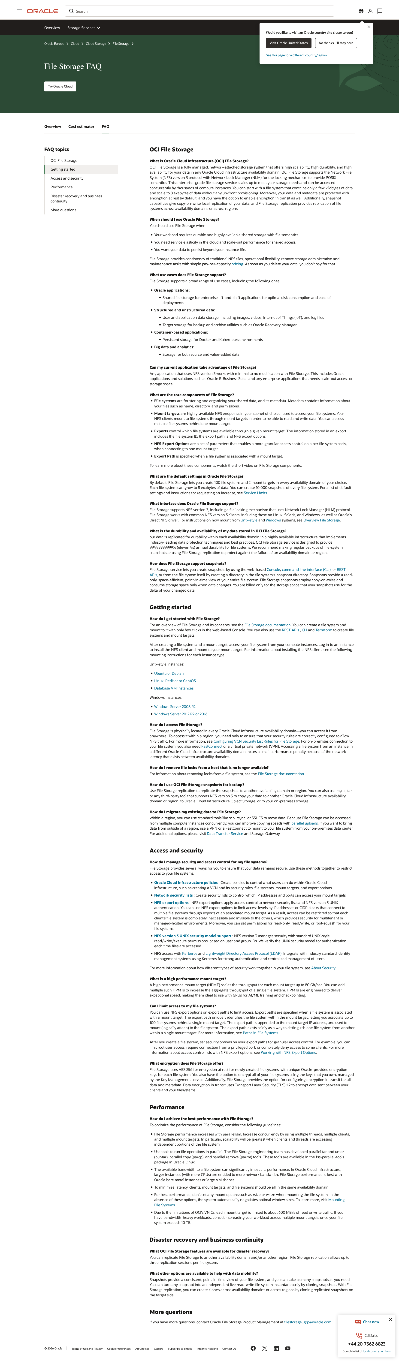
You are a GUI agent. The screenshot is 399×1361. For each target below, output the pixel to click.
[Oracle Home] (42, 11)
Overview (52, 27)
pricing (237, 263)
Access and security (67, 178)
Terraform (323, 629)
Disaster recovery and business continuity (76, 198)
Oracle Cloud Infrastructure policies (186, 882)
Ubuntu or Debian (169, 673)
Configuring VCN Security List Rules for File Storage (256, 741)
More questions (63, 209)
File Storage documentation (268, 624)
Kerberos (189, 953)
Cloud (75, 43)
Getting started (63, 169)
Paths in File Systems (260, 1032)
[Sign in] (370, 11)
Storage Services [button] (81, 27)
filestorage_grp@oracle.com (307, 1321)
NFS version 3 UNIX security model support (192, 935)
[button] (19, 11)
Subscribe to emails (180, 1348)
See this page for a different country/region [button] (296, 55)
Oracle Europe (54, 43)
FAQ (105, 126)
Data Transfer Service (225, 833)
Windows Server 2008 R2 (175, 706)
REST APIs (290, 629)
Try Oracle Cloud (60, 86)
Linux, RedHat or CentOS (175, 680)
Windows (273, 520)
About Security (323, 967)
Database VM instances (173, 688)
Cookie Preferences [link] (119, 1348)
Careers (158, 1348)
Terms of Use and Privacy (87, 1348)
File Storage (121, 43)
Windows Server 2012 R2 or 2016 (180, 713)
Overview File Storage (321, 520)
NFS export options (171, 902)
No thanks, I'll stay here (336, 43)
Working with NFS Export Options (288, 1052)
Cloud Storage (96, 43)
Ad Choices (142, 1348)
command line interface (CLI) (306, 569)
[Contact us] (379, 11)
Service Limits (255, 492)
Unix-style (249, 520)
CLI (304, 629)
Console (273, 569)
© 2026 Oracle (53, 1348)
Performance (62, 186)
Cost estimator (81, 126)
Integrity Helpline (207, 1348)
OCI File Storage (64, 160)
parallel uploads (304, 823)
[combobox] (199, 11)
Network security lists (173, 895)
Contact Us (229, 1348)
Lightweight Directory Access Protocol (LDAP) (243, 953)
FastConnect (211, 746)
